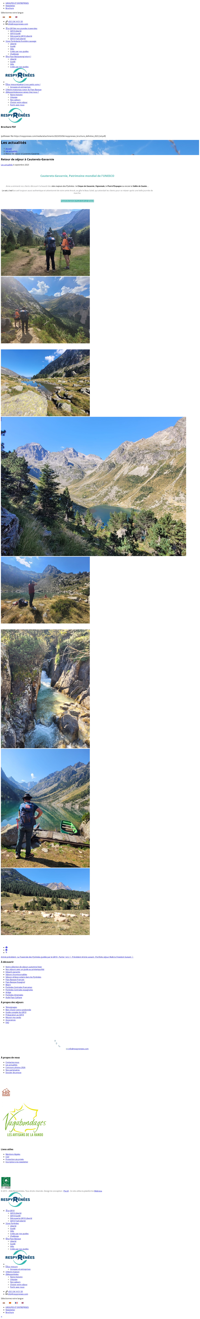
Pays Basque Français (15, 979)
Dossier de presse (13, 1072)
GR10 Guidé (15, 33)
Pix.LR (66, 1191)
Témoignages (11, 1007)
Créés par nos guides (19, 51)
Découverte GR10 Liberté (21, 36)
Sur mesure (23, 84)
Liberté (13, 43)
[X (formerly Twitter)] (6, 952)
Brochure (10, 8)
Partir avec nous (17, 105)
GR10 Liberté (15, 31)
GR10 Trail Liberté (18, 38)
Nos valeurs (15, 100)
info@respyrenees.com (18, 24)
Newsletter (10, 5)
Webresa (98, 1191)
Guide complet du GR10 (16, 1012)
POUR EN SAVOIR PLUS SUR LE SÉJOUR (77, 201)
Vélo (12, 49)
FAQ (7, 1022)
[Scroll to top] (1, 1317)
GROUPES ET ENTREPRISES (17, 3)
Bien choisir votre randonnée (18, 1009)
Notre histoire (16, 94)
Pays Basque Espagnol (15, 982)
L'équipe (13, 97)
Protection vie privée (15, 1159)
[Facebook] (6, 947)
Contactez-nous (12, 1062)
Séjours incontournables (16, 974)
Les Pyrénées (21, 41)
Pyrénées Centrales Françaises (19, 987)
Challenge (14, 54)
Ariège (8, 992)
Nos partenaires (13, 1070)
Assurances (11, 1020)
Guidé (12, 46)
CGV (7, 1157)
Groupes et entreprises (20, 87)
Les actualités (7, 164)
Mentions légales (13, 1154)
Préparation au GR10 (15, 1015)
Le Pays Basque (19, 56)
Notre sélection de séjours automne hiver (24, 967)
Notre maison (24, 89)
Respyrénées (23, 92)
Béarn (8, 984)
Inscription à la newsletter (17, 1162)
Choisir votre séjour (18, 102)
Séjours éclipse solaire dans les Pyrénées (23, 977)
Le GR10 (22, 28)
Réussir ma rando (13, 1017)
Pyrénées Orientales (14, 995)
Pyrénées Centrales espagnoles (19, 990)
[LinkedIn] (6, 950)
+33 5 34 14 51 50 (15, 21)
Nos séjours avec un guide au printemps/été (25, 969)
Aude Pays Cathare (14, 997)
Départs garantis (13, 972)
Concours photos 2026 (15, 1067)
